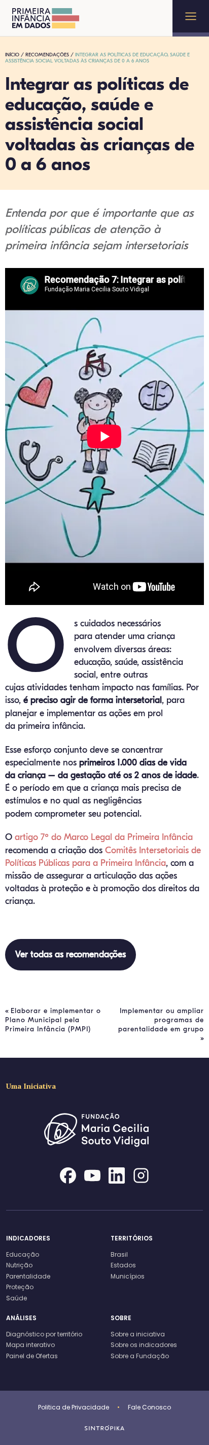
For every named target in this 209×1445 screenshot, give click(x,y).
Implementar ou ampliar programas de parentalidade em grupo (161, 1019)
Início (12, 55)
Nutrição (19, 1265)
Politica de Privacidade (73, 1407)
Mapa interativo (30, 1344)
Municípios (128, 1276)
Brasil (119, 1254)
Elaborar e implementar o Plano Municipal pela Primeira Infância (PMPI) (53, 1019)
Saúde (16, 1298)
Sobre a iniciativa (138, 1334)
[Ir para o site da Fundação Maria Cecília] (104, 1151)
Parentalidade (28, 1276)
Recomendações (47, 55)
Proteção (19, 1287)
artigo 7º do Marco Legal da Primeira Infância (104, 837)
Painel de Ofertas (32, 1356)
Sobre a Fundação (140, 1356)
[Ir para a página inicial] (46, 18)
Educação (22, 1254)
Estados (123, 1265)
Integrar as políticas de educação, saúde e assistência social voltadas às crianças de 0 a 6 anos (97, 58)
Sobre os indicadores (144, 1344)
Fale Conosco (149, 1407)
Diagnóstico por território (44, 1334)
